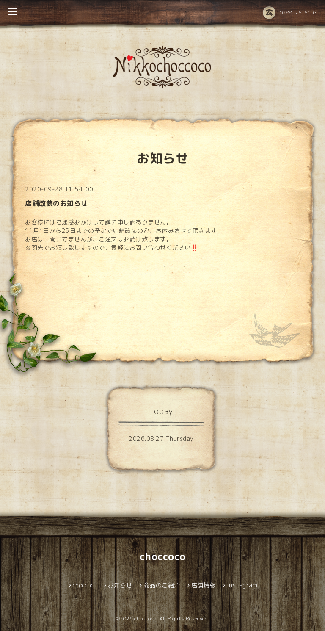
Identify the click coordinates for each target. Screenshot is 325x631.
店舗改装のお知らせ (56, 203)
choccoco (163, 556)
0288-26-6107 (298, 12)
